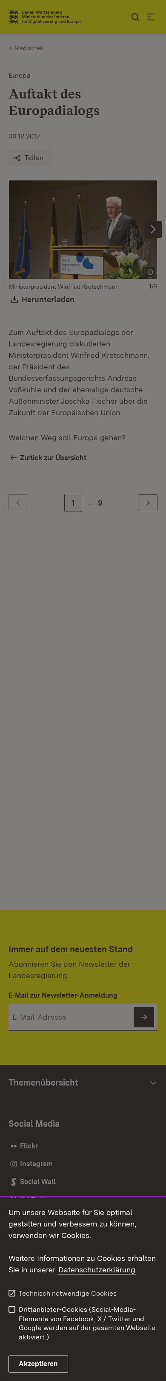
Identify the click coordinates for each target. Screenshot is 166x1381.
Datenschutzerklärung (96, 1269)
